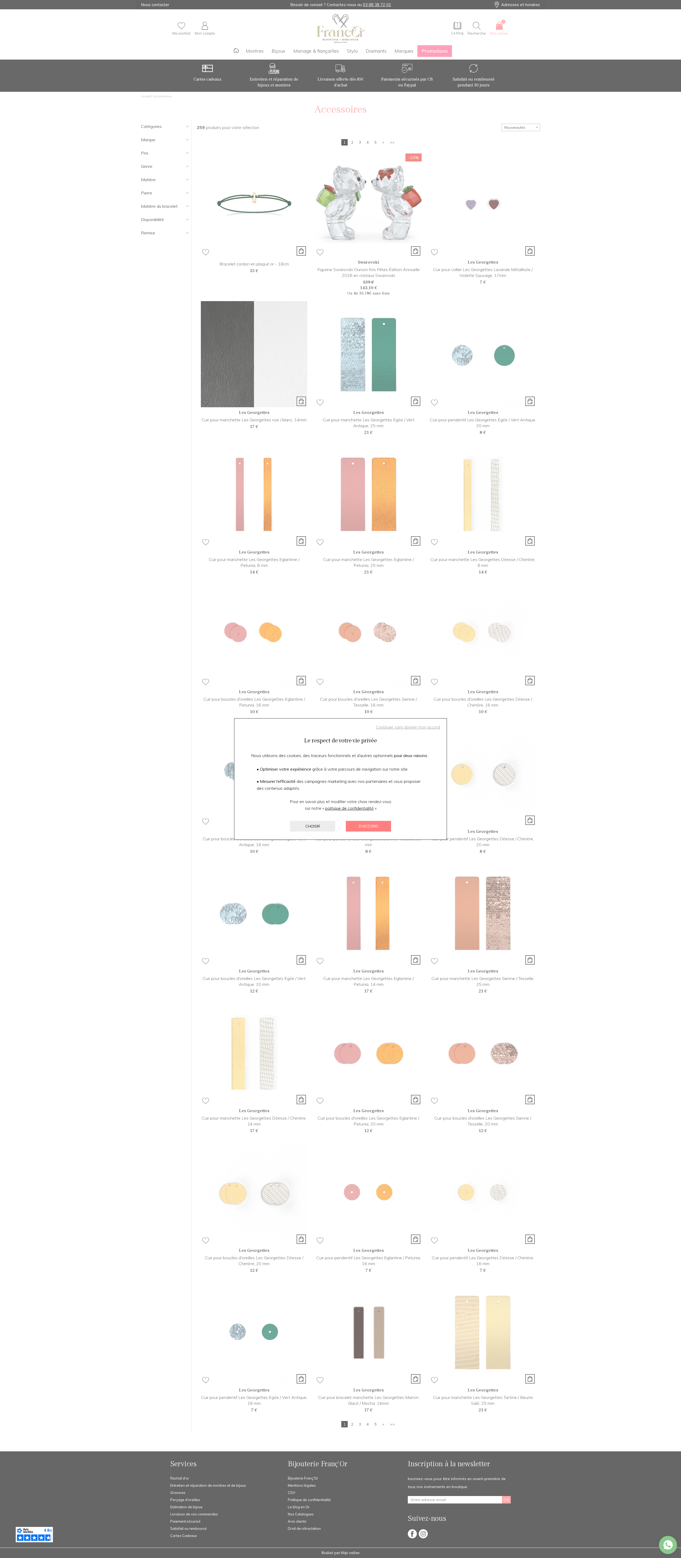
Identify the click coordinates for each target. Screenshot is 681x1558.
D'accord (368, 826)
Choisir (312, 826)
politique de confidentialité (349, 808)
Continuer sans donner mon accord (408, 727)
